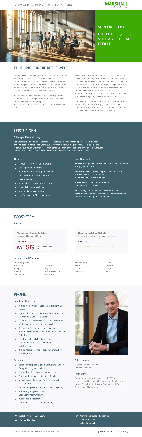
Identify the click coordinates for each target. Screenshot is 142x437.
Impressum (101, 431)
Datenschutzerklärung (118, 431)
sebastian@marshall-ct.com (32, 415)
